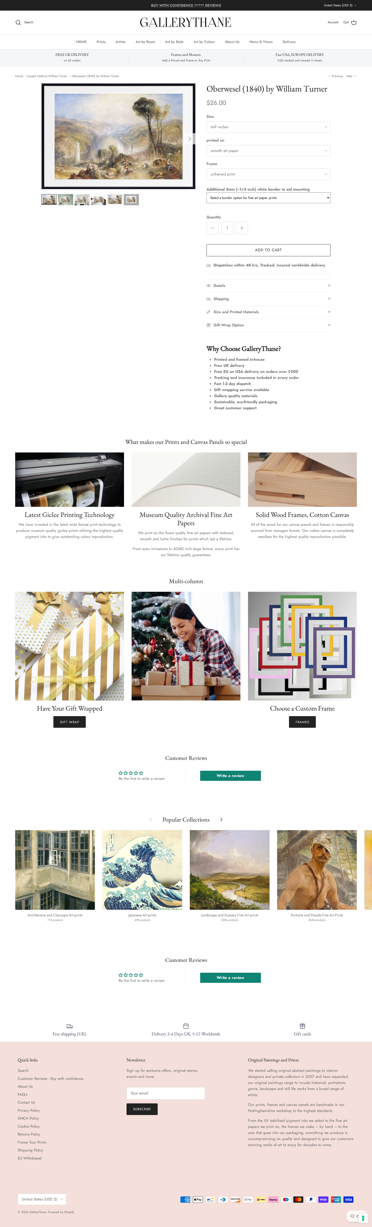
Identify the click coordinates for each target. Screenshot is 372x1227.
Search (23, 1070)
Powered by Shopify (61, 1212)
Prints (101, 41)
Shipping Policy (30, 1150)
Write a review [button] (230, 776)
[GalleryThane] (186, 22)
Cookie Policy (29, 1126)
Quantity (213, 217)
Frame (211, 164)
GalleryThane (37, 1212)
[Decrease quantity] (212, 228)
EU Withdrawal (30, 1158)
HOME (81, 41)
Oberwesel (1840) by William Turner (95, 76)
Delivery (289, 41)
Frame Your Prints (32, 1142)
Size (210, 116)
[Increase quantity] (242, 228)
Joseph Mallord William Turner (47, 76)
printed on (215, 140)
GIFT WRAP (69, 722)
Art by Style (174, 41)
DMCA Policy (28, 1118)
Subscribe (142, 1109)
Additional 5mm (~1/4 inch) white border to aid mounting (258, 189)
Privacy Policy (29, 1110)
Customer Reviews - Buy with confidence (51, 1078)
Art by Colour (204, 41)
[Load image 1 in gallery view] (118, 136)
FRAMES (302, 722)
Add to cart (268, 250)
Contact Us (26, 1102)
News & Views (261, 41)
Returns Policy (29, 1134)
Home (19, 76)
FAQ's (22, 1094)
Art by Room (145, 41)
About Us (232, 41)
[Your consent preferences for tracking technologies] (363, 1218)
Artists (121, 41)
